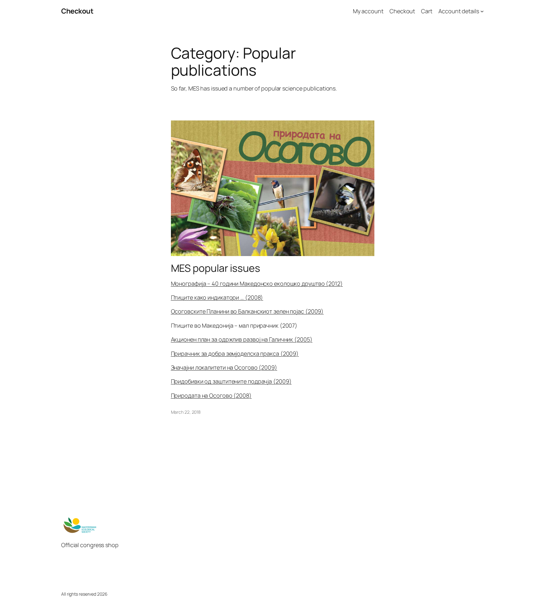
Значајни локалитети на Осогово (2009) (224, 367)
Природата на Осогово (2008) (211, 395)
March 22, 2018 (186, 412)
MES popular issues (215, 268)
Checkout (77, 11)
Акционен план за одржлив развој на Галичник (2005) (242, 339)
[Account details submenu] (482, 11)
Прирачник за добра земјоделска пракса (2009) (235, 353)
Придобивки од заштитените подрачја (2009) (231, 381)
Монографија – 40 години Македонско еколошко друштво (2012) (257, 283)
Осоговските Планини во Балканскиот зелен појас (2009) (247, 311)
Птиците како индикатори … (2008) (217, 297)
